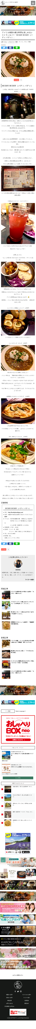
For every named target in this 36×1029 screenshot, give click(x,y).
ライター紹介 (26, 997)
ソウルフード (11, 41)
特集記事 (9, 1000)
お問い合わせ (9, 1003)
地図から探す (9, 994)
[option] (18, 11)
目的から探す (9, 997)
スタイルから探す (26, 994)
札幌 (16, 41)
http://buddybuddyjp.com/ (15, 512)
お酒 (2, 41)
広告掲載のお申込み (9, 1006)
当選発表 (26, 1000)
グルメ (5, 41)
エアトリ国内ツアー (18, 975)
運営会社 (26, 1003)
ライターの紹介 (29, 579)
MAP (6, 516)
